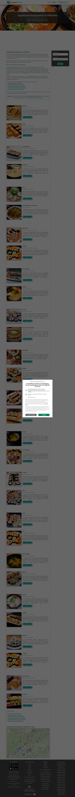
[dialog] (37, 398)
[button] (37, 397)
